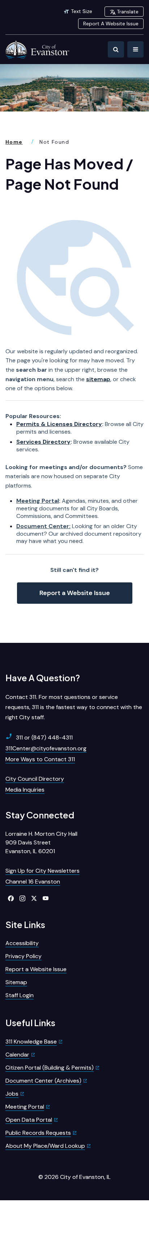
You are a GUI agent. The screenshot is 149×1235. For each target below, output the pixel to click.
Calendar (17, 1054)
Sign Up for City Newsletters (42, 870)
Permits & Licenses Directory (59, 424)
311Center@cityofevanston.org (45, 748)
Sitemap (16, 982)
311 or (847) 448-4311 (44, 737)
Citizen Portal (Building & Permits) (49, 1067)
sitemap (98, 379)
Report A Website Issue (111, 23)
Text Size (81, 11)
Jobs (11, 1093)
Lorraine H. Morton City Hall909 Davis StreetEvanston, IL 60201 (41, 842)
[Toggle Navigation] (135, 49)
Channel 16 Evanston (32, 881)
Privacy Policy (23, 956)
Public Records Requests (38, 1133)
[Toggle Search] (116, 49)
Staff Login (19, 995)
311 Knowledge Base (31, 1041)
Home (14, 142)
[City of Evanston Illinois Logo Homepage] (38, 49)
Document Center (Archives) (43, 1080)
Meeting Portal (37, 501)
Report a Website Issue (74, 593)
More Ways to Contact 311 (40, 759)
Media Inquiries (24, 789)
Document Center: (43, 526)
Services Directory (43, 442)
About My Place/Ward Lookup (45, 1146)
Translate (128, 11)
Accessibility (22, 943)
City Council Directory (34, 779)
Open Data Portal (28, 1120)
